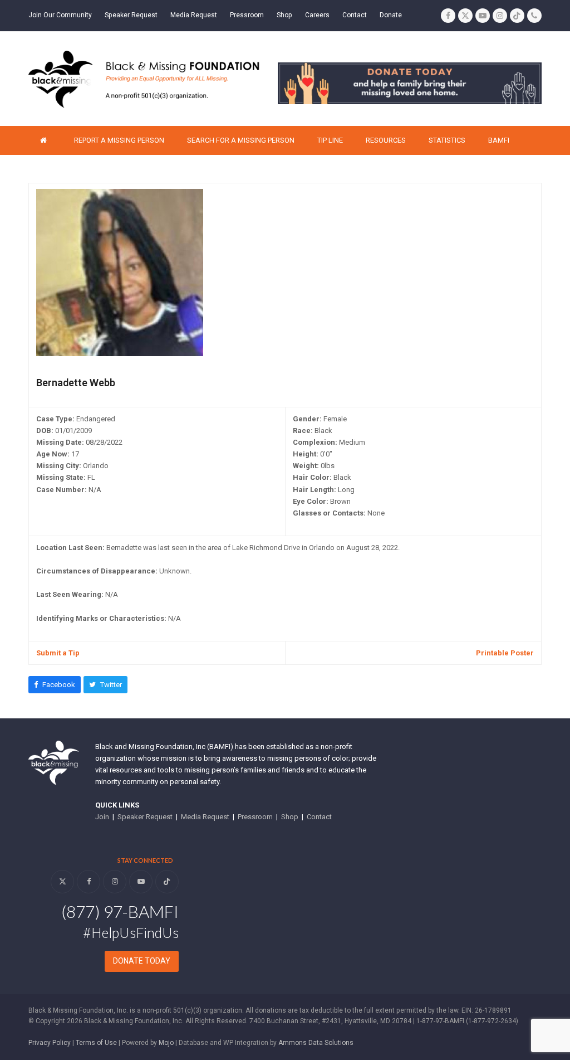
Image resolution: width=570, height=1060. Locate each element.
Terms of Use (96, 1043)
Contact (319, 817)
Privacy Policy (49, 1043)
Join (102, 817)
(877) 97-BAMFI (120, 911)
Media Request (205, 817)
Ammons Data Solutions (315, 1043)
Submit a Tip (58, 653)
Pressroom (255, 817)
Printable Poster (505, 653)
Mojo (166, 1043)
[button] (54, 684)
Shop (289, 817)
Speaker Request (145, 817)
